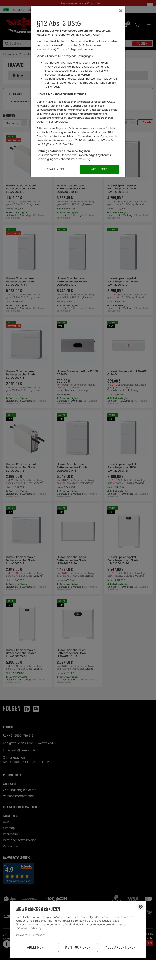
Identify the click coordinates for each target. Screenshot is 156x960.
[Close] (120, 11)
